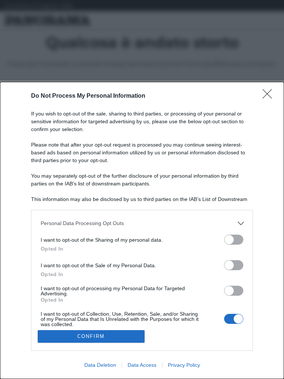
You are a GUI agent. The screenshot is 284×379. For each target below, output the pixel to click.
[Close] (270, 96)
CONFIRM (91, 336)
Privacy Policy (184, 365)
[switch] (233, 240)
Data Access (142, 365)
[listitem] (142, 223)
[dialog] (142, 230)
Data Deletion (100, 365)
